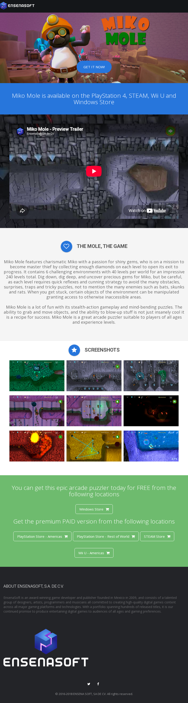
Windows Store (91, 509)
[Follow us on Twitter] (89, 684)
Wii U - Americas (91, 553)
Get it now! (94, 67)
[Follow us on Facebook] (98, 684)
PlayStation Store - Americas (39, 536)
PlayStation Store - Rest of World (103, 536)
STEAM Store (154, 536)
